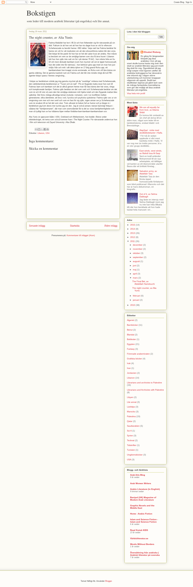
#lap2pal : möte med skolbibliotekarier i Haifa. (151, 131)
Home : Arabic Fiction (141, 513)
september (138, 257)
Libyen (130, 397)
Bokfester (131, 339)
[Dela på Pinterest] (47, 129)
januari (136, 300)
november (138, 249)
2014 (133, 229)
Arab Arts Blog (137, 475)
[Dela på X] (41, 129)
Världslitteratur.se (139, 538)
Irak (129, 363)
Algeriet (130, 320)
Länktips (131, 407)
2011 (132, 241)
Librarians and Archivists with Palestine (145, 390)
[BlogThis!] (39, 129)
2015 (133, 225)
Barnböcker (132, 325)
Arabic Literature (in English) (145, 489)
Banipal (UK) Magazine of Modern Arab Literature (143, 498)
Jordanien (131, 373)
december (138, 245)
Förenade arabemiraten (138, 354)
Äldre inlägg (110, 225)
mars (135, 278)
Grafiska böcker (134, 358)
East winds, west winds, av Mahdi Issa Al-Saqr (150, 152)
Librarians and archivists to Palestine (144, 382)
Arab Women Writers (140, 483)
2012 (133, 237)
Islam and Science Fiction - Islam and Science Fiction (144, 520)
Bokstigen (41, 12)
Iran (129, 368)
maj (135, 269)
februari (137, 295)
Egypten (131, 344)
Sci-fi (129, 431)
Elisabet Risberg (152, 52)
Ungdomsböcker (135, 454)
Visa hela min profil (136, 93)
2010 (133, 305)
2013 (133, 233)
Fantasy (131, 349)
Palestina (131, 416)
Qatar (129, 421)
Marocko (131, 411)
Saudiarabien (133, 426)
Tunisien (131, 450)
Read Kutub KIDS (139, 530)
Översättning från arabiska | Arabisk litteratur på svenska (145, 553)
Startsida (74, 225)
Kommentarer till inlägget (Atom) (81, 235)
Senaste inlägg (37, 225)
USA (48, 133)
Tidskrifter (131, 445)
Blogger (108, 581)
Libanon (41, 133)
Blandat (130, 334)
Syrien (130, 435)
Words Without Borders (142, 544)
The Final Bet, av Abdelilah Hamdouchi (143, 282)
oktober (137, 253)
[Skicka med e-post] (36, 129)
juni (135, 265)
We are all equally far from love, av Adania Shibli (149, 110)
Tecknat (130, 440)
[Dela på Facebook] (44, 129)
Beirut (130, 330)
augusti (136, 261)
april (135, 273)
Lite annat (131, 402)
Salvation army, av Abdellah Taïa (148, 172)
